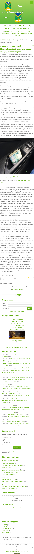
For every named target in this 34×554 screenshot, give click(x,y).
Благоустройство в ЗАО (8, 463)
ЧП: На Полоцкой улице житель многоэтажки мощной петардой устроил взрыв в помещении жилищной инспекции (15, 400)
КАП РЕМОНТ (5, 532)
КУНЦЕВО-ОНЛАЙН (10, 316)
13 (20, 39)
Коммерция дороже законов (9, 460)
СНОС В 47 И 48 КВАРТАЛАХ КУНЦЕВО (12, 465)
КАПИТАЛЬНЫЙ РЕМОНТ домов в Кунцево (13, 481)
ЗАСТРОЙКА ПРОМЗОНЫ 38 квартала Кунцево (14, 486)
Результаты (5, 451)
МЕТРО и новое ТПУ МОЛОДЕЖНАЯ (11, 483)
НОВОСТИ (2, 39)
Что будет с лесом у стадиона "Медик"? (12, 470)
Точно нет (5, 444)
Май (17, 39)
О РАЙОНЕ (4, 526)
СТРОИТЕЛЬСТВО (6, 528)
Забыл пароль (13, 311)
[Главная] (5, 1)
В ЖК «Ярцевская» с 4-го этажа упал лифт (18, 377)
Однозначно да (7, 437)
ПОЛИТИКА (5, 530)
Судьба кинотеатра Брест (9, 462)
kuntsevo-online (19, 278)
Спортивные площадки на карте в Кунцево (17, 347)
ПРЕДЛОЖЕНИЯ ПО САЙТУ (9, 479)
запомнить (6, 308)
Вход (20, 289)
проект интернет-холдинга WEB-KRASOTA (17, 551)
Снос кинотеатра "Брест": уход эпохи (16, 414)
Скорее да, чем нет (7, 439)
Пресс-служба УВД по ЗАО (13, 177)
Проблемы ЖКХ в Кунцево (8, 488)
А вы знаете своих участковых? (10, 469)
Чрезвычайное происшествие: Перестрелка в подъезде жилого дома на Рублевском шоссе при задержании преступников (16, 363)
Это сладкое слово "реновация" (10, 484)
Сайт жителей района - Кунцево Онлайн (13, 12)
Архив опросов (12, 451)
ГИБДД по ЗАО (6, 467)
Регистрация (15, 289)
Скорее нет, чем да (7, 442)
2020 (13, 39)
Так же (4, 441)
